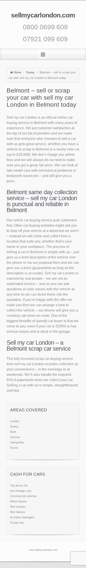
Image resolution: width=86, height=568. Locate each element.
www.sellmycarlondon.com (43, 550)
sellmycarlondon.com (43, 15)
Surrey (30, 72)
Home (17, 72)
